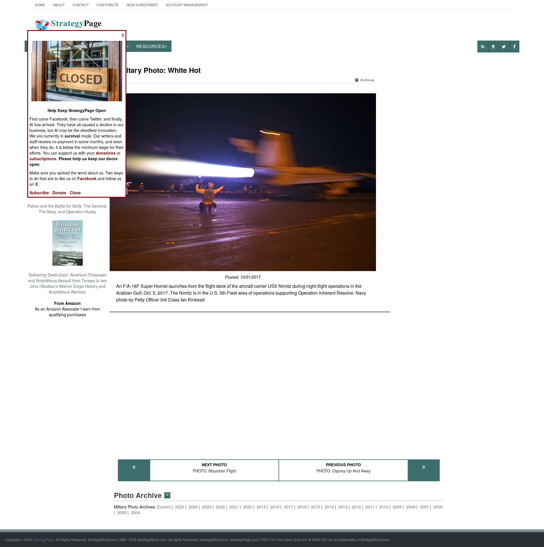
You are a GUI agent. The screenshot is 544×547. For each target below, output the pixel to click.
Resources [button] (150, 46)
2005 (121, 512)
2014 (329, 507)
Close (75, 192)
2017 (288, 507)
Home (40, 4)
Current (164, 507)
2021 (234, 507)
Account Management (187, 4)
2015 (315, 507)
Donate (59, 192)
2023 (206, 507)
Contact (81, 4)
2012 (356, 507)
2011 (370, 507)
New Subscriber (142, 4)
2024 (193, 507)
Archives (367, 80)
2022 (220, 507)
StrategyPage (43, 539)
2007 (424, 507)
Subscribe (39, 192)
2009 (397, 507)
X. (37, 184)
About (59, 4)
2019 (261, 507)
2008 (410, 507)
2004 (135, 512)
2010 (383, 507)
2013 (342, 507)
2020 (247, 507)
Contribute (108, 4)
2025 (179, 507)
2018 (274, 507)
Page (76, 26)
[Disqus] (279, 383)
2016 (302, 507)
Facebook (87, 178)
